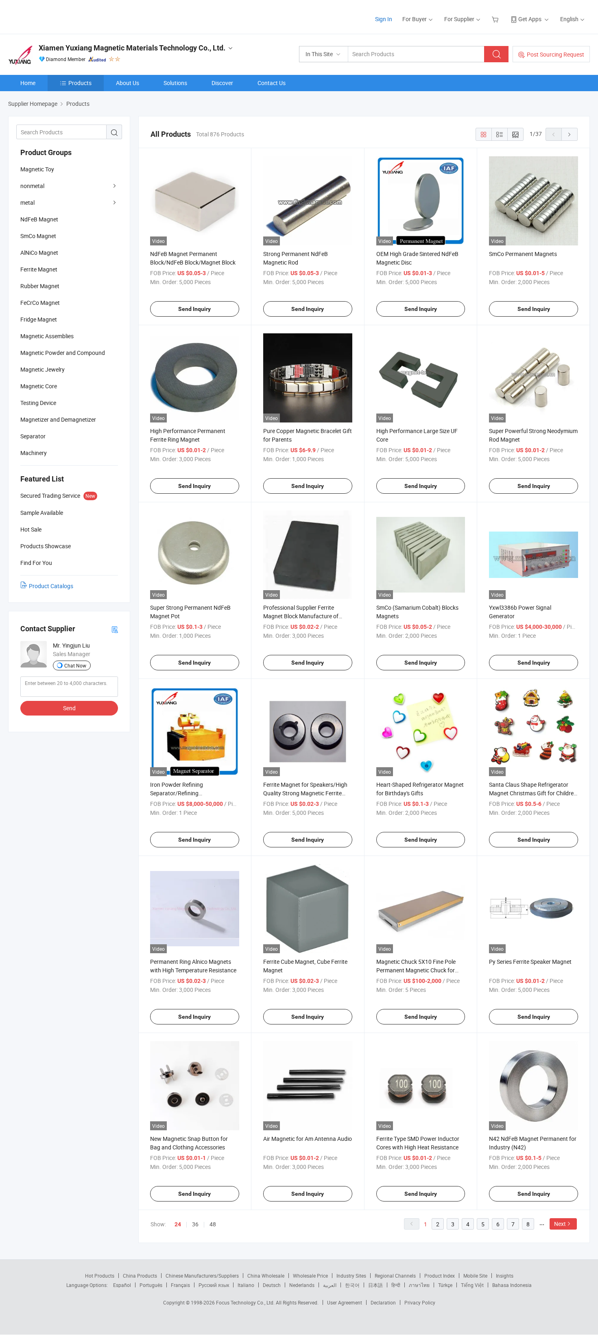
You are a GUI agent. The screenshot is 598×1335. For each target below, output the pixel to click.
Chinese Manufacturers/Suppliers (202, 1275)
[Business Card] (114, 629)
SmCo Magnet (38, 236)
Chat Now (75, 665)
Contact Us (272, 83)
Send (69, 708)
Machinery (33, 453)
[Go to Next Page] (569, 134)
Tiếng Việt (472, 1285)
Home (27, 83)
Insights (504, 1275)
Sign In (383, 19)
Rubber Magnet (39, 286)
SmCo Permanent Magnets (523, 254)
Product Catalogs (51, 586)
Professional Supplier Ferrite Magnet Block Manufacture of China (300, 616)
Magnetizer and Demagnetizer (58, 419)
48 (213, 1224)
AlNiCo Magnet (39, 252)
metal (27, 202)
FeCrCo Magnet (40, 302)
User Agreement (344, 1302)
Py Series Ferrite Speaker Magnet (530, 961)
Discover (222, 83)
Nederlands (301, 1285)
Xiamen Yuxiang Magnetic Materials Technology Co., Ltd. (132, 48)
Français (180, 1285)
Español (122, 1285)
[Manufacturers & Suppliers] (60, 16)
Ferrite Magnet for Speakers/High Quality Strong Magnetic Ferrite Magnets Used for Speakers (305, 793)
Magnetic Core (38, 386)
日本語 (375, 1285)
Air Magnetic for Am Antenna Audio (307, 1138)
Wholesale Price (310, 1275)
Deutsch (272, 1285)
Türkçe (445, 1285)
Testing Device (38, 403)
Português (151, 1285)
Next (560, 1224)
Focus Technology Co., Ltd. (246, 1302)
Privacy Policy (419, 1302)
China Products (140, 1275)
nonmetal (32, 186)
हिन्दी (395, 1285)
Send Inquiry (194, 309)
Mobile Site (475, 1275)
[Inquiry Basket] (496, 19)
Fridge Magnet (38, 319)
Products (80, 83)
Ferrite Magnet (38, 269)
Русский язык (214, 1285)
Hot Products (99, 1275)
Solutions (175, 83)
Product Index (439, 1275)
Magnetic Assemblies (47, 336)
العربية (329, 1285)
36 (195, 1224)
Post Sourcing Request (555, 54)
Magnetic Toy (37, 169)
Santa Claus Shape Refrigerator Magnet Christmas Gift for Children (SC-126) (533, 793)
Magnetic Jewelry (42, 369)
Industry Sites (351, 1275)
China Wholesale (265, 1275)
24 (178, 1224)
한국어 (352, 1285)
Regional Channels (395, 1275)
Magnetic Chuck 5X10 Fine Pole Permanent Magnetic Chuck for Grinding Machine (416, 970)
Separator (33, 436)
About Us (127, 83)
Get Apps (530, 19)
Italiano (246, 1285)
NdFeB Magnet (39, 219)
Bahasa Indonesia (512, 1285)
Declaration (383, 1302)
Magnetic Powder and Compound (62, 353)
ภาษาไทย (419, 1285)
